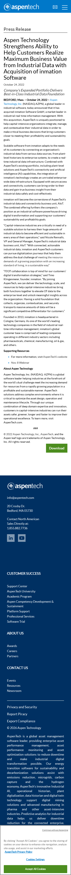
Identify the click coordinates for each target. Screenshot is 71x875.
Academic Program (19, 596)
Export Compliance (21, 721)
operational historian (33, 791)
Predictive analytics (34, 813)
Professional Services (20, 616)
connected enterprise (48, 823)
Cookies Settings (35, 859)
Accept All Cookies (35, 869)
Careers (12, 651)
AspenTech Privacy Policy (18, 851)
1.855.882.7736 (17, 528)
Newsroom (14, 690)
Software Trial (16, 621)
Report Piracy (17, 714)
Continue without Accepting (55, 830)
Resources (13, 685)
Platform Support (18, 611)
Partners (12, 656)
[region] (35, 850)
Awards (12, 646)
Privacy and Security (22, 707)
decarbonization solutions (25, 772)
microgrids (45, 777)
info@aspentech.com (20, 497)
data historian (34, 795)
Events (11, 680)
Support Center (17, 586)
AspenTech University (21, 591)
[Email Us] (55, 6)
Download (56, 448)
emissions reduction (21, 777)
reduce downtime (52, 754)
